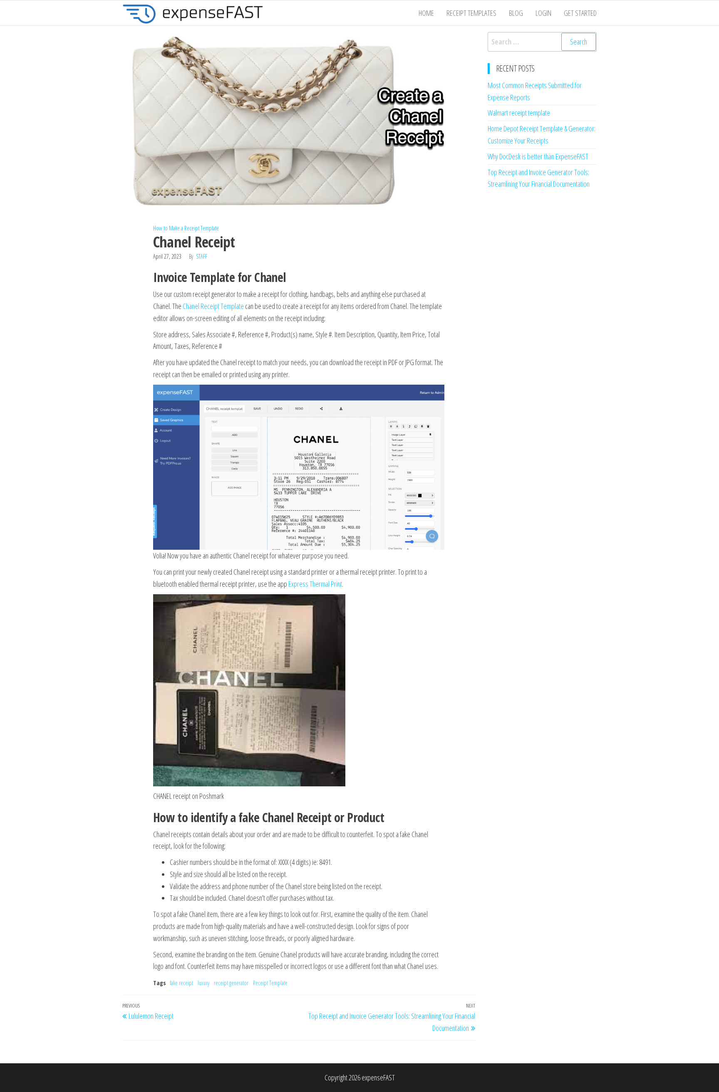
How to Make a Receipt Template (186, 228)
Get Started (580, 13)
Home (426, 13)
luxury (203, 983)
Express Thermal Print (315, 584)
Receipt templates (471, 13)
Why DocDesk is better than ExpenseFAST (538, 156)
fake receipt (181, 983)
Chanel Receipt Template (213, 306)
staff (201, 256)
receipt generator (231, 983)
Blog (516, 13)
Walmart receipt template (519, 113)
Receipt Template (270, 983)
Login (543, 13)
